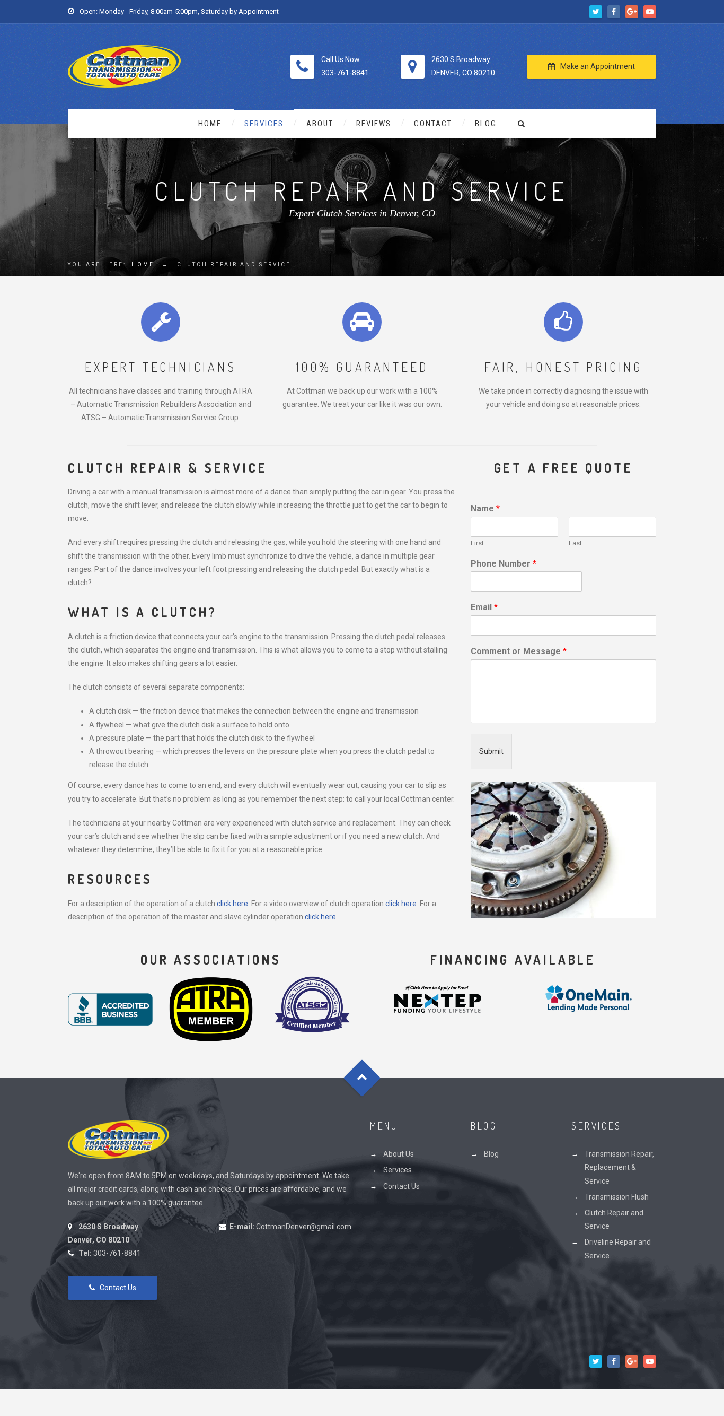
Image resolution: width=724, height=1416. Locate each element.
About (319, 123)
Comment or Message (519, 651)
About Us (398, 1154)
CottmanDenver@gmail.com (303, 1226)
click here (232, 903)
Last (575, 543)
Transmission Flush (617, 1197)
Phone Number (503, 564)
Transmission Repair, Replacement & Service (619, 1167)
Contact (433, 123)
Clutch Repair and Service (614, 1219)
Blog (486, 123)
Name (485, 508)
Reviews (373, 123)
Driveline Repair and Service (618, 1248)
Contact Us (118, 1287)
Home (210, 123)
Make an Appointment (597, 66)
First (477, 543)
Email (484, 607)
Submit (491, 751)
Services (264, 123)
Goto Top (362, 1078)
